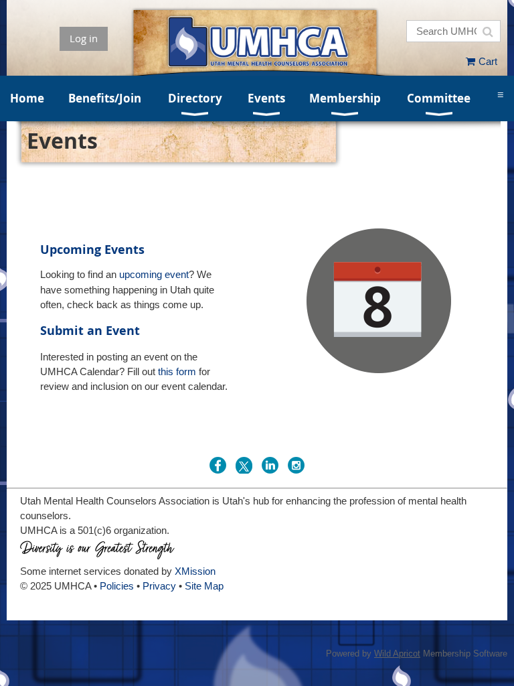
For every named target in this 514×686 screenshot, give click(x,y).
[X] (244, 465)
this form (177, 371)
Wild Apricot (397, 653)
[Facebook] (217, 465)
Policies (117, 586)
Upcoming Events (92, 249)
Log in (84, 38)
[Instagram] (296, 465)
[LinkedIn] (270, 465)
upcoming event (154, 274)
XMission (195, 571)
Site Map (204, 586)
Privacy (159, 586)
